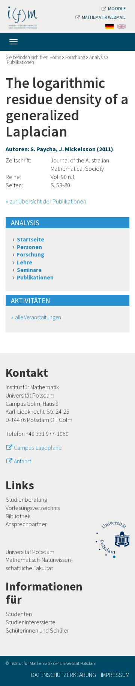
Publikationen (20, 62)
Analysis (97, 57)
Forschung (75, 57)
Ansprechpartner (26, 524)
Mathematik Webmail (104, 17)
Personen (29, 246)
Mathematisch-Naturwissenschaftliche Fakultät (39, 564)
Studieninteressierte (31, 622)
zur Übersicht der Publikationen (48, 201)
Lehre (24, 262)
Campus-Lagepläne (38, 447)
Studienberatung (26, 499)
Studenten (19, 614)
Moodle (117, 8)
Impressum (115, 674)
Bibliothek (18, 516)
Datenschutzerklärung (63, 674)
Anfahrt (22, 461)
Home (55, 57)
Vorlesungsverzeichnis (33, 507)
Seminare (29, 269)
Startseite (30, 239)
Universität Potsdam (30, 551)
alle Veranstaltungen (38, 317)
